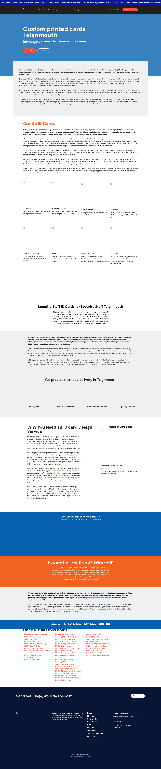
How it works (92, 722)
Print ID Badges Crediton (94, 653)
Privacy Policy (93, 736)
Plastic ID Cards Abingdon (64, 646)
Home (89, 713)
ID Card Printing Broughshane (65, 653)
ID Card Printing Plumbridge (33, 648)
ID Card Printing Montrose (64, 673)
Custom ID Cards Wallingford (65, 639)
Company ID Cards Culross (64, 655)
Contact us (91, 730)
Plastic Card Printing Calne (64, 635)
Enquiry (90, 728)
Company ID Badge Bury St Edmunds (68, 648)
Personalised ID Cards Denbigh (65, 675)
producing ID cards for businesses (99, 598)
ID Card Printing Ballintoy (64, 660)
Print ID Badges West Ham (64, 651)
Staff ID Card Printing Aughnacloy (97, 639)
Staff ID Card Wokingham (32, 646)
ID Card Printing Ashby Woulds (34, 637)
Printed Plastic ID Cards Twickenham (68, 678)
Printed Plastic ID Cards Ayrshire (97, 648)
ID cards (90, 716)
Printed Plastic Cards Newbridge (97, 655)
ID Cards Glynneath (92, 641)
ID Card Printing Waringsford (65, 666)
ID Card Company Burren (32, 660)
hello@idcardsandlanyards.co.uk (126, 717)
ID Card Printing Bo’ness (32, 641)
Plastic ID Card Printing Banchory (97, 637)
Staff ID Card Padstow (94, 651)
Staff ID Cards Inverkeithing (64, 664)
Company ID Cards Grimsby (64, 662)
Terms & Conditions (95, 733)
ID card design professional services (55, 478)
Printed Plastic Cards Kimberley (35, 644)
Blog (89, 725)
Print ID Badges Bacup (63, 680)
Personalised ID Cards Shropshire (35, 635)
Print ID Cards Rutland (94, 635)
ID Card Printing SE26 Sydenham (97, 644)
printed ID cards (55, 353)
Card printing (93, 719)
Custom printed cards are (33, 41)
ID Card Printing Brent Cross (65, 644)
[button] (30, 51)
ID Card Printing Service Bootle (97, 646)
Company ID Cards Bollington (65, 641)
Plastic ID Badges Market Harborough (68, 671)
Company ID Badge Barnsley (65, 669)
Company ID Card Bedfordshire (66, 637)
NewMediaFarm (80, 756)
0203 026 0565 (121, 713)
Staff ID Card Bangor (31, 639)
